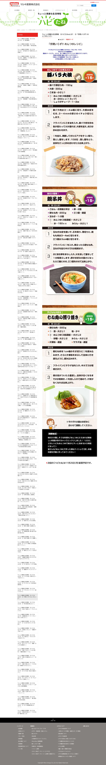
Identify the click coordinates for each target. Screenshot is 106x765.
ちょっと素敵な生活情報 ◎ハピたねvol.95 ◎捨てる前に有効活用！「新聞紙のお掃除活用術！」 (27, 507)
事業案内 (45, 10)
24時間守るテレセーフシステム (39, 738)
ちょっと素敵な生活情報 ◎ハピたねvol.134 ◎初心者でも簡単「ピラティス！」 (27, 238)
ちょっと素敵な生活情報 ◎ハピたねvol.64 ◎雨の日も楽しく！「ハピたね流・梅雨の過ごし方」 (27, 712)
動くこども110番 (36, 743)
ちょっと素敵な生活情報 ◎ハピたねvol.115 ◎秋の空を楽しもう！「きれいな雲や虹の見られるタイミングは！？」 (27, 365)
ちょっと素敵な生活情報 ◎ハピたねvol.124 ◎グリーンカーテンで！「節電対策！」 (27, 305)
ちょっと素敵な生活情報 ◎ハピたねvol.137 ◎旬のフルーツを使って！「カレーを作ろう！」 (27, 217)
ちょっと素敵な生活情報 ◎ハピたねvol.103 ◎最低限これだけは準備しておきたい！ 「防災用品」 (27, 452)
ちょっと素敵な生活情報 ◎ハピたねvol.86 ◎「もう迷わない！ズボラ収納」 (27, 563)
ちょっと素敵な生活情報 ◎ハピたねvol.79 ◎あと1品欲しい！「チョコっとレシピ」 (27, 609)
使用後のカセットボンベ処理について (67, 756)
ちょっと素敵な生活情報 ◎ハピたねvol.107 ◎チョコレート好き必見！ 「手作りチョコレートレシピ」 (27, 425)
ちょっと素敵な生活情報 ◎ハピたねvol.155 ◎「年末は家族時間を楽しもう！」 (27, 92)
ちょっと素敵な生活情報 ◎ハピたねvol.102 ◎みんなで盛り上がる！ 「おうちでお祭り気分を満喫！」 (27, 459)
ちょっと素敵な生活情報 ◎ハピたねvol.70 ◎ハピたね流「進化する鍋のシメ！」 (27, 671)
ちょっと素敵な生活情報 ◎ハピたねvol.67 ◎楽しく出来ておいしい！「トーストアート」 (27, 691)
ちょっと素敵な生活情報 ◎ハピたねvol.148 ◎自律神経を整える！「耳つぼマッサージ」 (27, 143)
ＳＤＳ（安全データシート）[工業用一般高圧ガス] (43, 753)
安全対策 (34, 736)
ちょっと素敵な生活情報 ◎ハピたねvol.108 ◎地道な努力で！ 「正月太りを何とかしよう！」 (27, 418)
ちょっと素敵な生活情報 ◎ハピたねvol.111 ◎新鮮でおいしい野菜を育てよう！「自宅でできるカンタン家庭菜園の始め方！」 (27, 396)
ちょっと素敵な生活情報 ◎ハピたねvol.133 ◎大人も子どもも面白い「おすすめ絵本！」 (27, 245)
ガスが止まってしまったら (64, 751)
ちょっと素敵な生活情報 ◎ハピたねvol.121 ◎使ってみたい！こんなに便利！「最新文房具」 (27, 325)
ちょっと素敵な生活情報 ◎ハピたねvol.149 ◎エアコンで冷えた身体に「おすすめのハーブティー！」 (27, 136)
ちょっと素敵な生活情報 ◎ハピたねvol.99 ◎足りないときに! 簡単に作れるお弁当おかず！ (27, 481)
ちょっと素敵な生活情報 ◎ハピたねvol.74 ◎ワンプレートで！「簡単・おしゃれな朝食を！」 (27, 643)
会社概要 (17, 10)
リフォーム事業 (35, 748)
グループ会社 (21, 736)
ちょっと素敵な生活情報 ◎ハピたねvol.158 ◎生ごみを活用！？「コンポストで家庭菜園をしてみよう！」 (27, 71)
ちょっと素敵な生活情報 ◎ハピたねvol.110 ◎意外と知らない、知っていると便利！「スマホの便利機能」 (27, 404)
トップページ (20, 726)
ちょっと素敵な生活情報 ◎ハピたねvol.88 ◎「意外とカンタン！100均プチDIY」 (27, 550)
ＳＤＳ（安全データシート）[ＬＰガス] (41, 751)
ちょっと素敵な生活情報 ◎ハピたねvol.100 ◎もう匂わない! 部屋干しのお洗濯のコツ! (27, 474)
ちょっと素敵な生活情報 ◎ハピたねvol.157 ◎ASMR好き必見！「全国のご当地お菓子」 (27, 78)
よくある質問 (61, 746)
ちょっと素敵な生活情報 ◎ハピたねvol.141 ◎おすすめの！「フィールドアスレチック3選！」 (27, 191)
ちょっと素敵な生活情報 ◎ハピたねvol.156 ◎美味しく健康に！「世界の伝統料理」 (27, 85)
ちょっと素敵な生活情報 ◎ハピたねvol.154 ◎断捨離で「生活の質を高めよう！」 (27, 99)
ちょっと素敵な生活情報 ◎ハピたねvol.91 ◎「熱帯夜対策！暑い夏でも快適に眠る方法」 (27, 531)
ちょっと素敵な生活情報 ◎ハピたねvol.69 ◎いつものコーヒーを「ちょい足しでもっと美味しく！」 (27, 678)
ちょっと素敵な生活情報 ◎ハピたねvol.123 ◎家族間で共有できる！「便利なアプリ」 (27, 312)
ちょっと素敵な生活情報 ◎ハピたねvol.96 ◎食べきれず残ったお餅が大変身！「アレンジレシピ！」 (27, 500)
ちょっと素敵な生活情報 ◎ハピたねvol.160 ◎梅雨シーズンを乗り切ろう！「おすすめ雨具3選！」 (27, 58)
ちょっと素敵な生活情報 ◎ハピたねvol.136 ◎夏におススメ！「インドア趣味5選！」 (27, 224)
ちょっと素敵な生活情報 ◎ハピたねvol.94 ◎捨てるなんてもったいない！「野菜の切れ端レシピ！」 (27, 514)
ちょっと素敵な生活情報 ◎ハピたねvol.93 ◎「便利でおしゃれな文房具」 (27, 520)
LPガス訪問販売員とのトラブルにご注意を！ (68, 753)
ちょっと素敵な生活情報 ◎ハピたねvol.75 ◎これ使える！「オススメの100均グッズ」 (26, 637)
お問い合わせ (89, 10)
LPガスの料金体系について (64, 728)
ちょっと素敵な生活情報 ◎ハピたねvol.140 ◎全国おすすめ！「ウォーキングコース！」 (27, 198)
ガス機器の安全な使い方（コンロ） (66, 741)
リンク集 (20, 748)
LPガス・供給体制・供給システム (39, 731)
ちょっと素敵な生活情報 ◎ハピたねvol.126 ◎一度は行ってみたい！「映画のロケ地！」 (27, 291)
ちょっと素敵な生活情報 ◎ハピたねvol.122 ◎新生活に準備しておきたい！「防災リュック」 (27, 319)
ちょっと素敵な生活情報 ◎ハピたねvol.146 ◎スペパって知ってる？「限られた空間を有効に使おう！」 (27, 157)
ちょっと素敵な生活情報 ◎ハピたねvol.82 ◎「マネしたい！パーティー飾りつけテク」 (27, 590)
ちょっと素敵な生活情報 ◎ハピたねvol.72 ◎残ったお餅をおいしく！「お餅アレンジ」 (27, 657)
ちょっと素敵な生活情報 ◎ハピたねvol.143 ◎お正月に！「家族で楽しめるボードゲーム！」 (27, 177)
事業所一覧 (31, 10)
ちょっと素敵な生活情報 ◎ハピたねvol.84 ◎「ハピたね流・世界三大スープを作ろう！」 (27, 576)
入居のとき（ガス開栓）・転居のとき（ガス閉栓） (69, 731)
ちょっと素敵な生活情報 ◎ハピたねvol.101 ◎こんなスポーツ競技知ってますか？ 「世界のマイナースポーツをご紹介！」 (27, 466)
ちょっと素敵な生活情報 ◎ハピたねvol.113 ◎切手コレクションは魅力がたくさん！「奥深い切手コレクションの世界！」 (27, 379)
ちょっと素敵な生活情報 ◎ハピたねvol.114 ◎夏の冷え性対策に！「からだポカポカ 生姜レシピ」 (27, 372)
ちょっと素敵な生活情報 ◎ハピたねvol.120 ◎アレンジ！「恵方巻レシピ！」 (26, 332)
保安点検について (62, 733)
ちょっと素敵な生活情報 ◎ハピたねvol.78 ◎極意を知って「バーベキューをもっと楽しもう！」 (27, 616)
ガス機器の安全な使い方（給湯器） (66, 743)
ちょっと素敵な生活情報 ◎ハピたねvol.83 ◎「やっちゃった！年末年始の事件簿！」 (27, 583)
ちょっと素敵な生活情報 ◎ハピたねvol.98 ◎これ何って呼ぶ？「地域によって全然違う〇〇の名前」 (27, 488)
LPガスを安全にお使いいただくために (67, 738)
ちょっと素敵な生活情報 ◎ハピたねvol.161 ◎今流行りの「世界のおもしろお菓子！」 (27, 51)
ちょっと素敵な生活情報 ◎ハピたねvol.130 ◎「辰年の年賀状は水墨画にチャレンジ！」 (27, 264)
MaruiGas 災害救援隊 (37, 741)
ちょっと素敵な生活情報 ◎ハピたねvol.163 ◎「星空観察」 (26, 39)
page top (53, 720)
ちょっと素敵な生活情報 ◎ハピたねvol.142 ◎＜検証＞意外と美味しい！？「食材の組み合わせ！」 (27, 184)
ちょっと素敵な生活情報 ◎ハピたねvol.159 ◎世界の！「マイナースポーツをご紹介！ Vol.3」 (27, 65)
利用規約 (20, 743)
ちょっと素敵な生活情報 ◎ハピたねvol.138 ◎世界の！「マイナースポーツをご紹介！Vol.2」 (27, 210)
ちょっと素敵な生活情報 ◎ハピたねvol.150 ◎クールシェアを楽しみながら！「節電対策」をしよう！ (27, 129)
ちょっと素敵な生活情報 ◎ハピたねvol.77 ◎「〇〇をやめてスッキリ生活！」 (26, 623)
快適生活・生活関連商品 (37, 746)
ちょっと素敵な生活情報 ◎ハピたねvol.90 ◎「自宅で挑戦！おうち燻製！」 (27, 537)
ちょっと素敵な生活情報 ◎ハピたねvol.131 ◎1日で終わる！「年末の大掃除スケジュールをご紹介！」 (27, 257)
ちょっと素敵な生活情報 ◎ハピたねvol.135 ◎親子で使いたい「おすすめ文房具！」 (27, 231)
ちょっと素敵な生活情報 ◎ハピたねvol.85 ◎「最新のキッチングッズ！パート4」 (27, 569)
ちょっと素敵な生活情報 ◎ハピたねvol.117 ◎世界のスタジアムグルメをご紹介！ (27, 351)
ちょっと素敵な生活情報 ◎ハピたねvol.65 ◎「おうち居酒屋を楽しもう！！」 (26, 705)
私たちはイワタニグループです (39, 728)
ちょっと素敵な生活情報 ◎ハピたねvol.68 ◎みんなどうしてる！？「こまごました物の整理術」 (27, 685)
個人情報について (22, 741)
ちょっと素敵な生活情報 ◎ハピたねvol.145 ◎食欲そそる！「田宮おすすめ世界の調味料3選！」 (27, 164)
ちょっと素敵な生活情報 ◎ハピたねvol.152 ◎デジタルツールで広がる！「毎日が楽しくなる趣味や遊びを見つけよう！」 (27, 115)
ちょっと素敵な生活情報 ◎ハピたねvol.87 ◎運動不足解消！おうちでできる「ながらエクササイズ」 (27, 557)
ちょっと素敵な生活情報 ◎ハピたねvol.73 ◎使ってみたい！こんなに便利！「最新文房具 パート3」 (26, 650)
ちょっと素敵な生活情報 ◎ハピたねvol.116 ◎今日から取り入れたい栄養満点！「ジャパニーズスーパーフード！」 (27, 358)
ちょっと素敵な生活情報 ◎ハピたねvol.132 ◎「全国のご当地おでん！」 (27, 250)
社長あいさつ (21, 731)
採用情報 (74, 10)
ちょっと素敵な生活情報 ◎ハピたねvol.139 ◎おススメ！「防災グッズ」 (27, 204)
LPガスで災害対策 (62, 736)
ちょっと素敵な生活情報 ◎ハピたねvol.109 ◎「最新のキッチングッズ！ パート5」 (27, 411)
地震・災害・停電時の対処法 (65, 748)
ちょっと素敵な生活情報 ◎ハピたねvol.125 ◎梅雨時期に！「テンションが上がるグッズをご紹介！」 (27, 298)
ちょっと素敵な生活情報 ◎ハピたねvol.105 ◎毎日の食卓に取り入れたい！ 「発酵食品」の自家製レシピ (27, 438)
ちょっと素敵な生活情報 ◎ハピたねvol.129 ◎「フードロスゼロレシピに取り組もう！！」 (27, 271)
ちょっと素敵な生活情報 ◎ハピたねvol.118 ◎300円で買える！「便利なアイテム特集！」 (27, 344)
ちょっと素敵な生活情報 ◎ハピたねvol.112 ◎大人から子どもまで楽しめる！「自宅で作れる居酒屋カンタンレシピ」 (27, 388)
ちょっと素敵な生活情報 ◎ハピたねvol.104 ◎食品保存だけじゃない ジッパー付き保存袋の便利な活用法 (27, 445)
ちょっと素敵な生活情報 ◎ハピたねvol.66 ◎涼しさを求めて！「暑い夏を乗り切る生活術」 (27, 698)
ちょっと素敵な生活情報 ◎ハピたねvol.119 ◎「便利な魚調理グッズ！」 (27, 338)
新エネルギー (35, 733)
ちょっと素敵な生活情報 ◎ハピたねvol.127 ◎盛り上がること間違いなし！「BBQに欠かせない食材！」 (27, 284)
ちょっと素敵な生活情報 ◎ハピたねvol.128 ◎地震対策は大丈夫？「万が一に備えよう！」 (27, 277)
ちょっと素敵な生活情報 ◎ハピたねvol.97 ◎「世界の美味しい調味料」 (26, 494)
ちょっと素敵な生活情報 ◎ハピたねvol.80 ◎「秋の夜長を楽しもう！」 (26, 603)
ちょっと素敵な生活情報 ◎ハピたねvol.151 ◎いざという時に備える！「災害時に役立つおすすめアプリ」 (27, 123)
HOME (18, 29)
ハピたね (23, 29)
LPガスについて (60, 10)
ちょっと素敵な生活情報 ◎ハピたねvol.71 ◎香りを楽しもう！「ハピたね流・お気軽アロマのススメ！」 (27, 664)
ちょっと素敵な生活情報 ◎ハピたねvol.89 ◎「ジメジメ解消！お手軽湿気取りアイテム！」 (27, 543)
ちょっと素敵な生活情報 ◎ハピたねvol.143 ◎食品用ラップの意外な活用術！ (27, 171)
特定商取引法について (23, 746)
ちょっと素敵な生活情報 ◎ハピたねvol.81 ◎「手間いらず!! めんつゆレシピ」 (27, 597)
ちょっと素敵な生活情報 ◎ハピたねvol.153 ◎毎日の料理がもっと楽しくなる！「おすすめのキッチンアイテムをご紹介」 (27, 106)
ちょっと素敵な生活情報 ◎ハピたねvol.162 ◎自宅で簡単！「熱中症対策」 (27, 45)
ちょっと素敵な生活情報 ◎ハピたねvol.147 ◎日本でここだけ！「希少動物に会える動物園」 (27, 150)
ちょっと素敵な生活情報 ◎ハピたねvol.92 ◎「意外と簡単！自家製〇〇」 (27, 525)
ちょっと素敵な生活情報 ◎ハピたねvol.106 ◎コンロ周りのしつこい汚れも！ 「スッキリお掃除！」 (26, 431)
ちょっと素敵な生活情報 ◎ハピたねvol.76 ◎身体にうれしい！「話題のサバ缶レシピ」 (27, 630)
